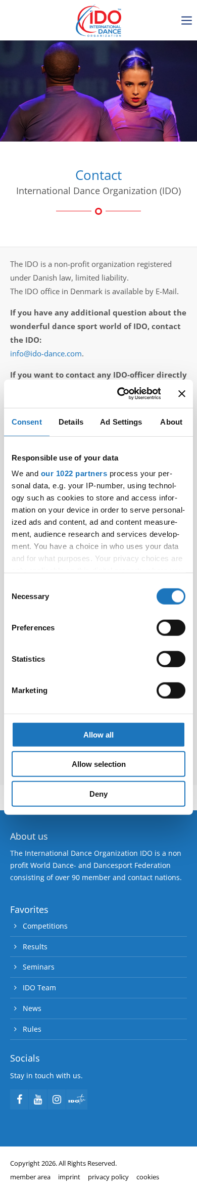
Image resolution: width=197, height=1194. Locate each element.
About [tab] (171, 421)
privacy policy (108, 1176)
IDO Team (39, 987)
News (32, 1008)
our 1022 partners (74, 473)
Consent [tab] (27, 421)
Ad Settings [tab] (121, 421)
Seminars (39, 967)
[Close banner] (181, 393)
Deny (98, 793)
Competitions (45, 926)
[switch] (171, 627)
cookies (147, 1176)
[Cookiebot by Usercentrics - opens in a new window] (120, 393)
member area (30, 1176)
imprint (69, 1176)
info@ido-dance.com (46, 353)
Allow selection (99, 764)
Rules (32, 1029)
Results (35, 946)
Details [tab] (71, 421)
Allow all (98, 734)
